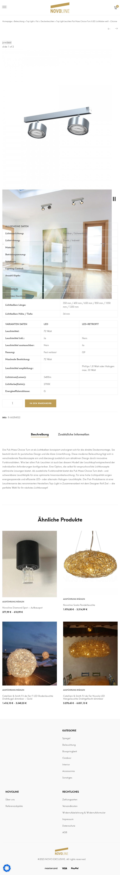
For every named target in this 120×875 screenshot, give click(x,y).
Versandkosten (70, 806)
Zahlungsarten (69, 799)
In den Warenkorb (41, 403)
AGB (64, 832)
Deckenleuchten (47, 21)
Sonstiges (67, 777)
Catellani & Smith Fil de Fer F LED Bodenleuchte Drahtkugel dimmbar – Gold (27, 697)
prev (4, 42)
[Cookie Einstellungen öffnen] (7, 871)
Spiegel (66, 738)
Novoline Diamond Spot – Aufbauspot (22, 607)
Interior (66, 764)
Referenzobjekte (14, 806)
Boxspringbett (69, 751)
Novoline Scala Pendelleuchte (79, 605)
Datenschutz (68, 825)
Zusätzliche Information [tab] (73, 434)
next (9, 42)
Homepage (7, 21)
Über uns (10, 799)
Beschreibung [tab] (40, 434)
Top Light (30, 21)
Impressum (67, 819)
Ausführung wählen (13, 602)
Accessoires (68, 771)
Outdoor (66, 758)
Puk (37, 21)
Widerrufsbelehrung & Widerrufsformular (83, 812)
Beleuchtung (19, 21)
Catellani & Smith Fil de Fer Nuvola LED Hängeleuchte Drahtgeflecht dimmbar (84, 697)
